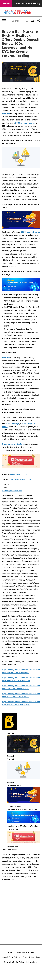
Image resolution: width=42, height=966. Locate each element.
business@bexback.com (12, 490)
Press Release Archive (24, 952)
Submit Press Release (11, 957)
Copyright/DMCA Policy (14, 962)
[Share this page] (38, 21)
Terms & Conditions (31, 957)
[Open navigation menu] (4, 21)
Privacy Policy (32, 962)
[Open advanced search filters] (32, 20)
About (10, 952)
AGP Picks (5, 4)
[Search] (27, 20)
